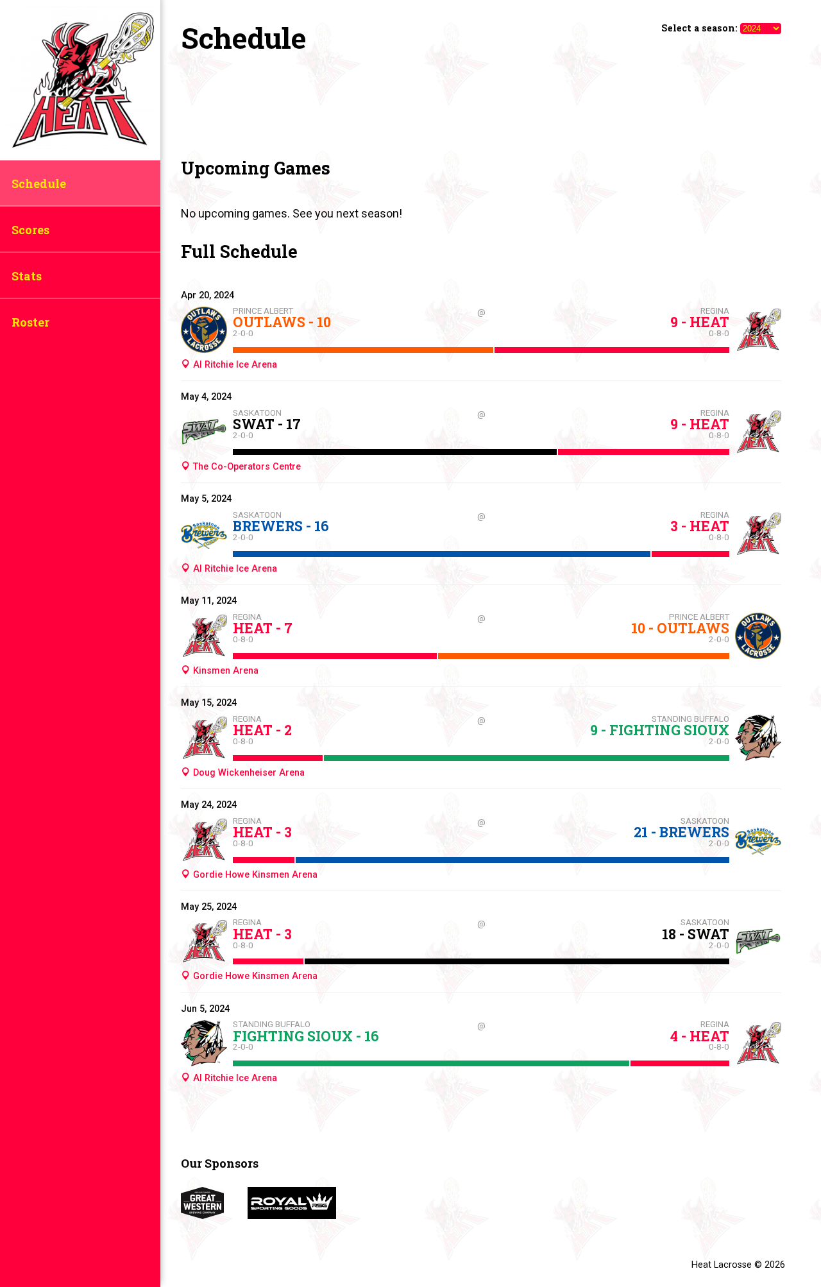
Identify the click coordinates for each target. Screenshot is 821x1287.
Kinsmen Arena (224, 670)
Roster (30, 322)
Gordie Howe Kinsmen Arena (253, 874)
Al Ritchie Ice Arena (233, 364)
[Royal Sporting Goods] (302, 1215)
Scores (30, 229)
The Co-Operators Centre (245, 466)
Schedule (39, 183)
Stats (27, 276)
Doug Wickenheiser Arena (247, 772)
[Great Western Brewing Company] (214, 1215)
